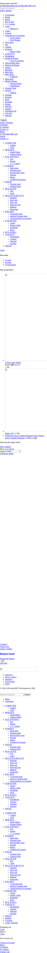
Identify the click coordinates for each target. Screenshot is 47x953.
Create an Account (7, 943)
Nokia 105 (9, 433)
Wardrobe (14, 228)
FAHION (14, 77)
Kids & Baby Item (12, 63)
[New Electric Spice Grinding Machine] (19, 436)
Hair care (13, 202)
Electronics (9, 42)
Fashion (8, 47)
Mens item (9, 79)
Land (12, 193)
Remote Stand (7, 653)
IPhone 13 (14, 29)
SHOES (8, 106)
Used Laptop (15, 38)
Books (7, 17)
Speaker (8, 109)
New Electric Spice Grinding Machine (24, 437)
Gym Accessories (17, 61)
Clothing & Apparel (18, 179)
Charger (8, 33)
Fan (6, 45)
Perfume (8, 95)
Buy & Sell (9, 22)
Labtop (8, 67)
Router (7, 104)
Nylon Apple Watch (13, 362)
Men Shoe (9, 72)
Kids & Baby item (17, 173)
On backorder (10, 265)
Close (2, 250)
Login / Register (11, 923)
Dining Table (15, 51)
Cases (7, 26)
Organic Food (10, 88)
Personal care (15, 205)
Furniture (8, 49)
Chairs (7, 31)
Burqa (7, 19)
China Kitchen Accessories (20, 218)
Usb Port (8, 113)
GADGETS (10, 54)
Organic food (15, 184)
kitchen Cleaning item (18, 216)
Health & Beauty (11, 58)
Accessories (9, 15)
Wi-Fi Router (15, 40)
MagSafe (8, 70)
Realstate (8, 102)
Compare (8, 920)
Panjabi (8, 90)
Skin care (13, 200)
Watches (8, 116)
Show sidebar (5, 447)
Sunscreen (14, 209)
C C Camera (10, 24)
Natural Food (15, 186)
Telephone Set (10, 111)
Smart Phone (15, 152)
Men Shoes (9, 74)
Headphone (9, 56)
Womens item (15, 170)
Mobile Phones (11, 81)
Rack (7, 100)
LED (12, 147)
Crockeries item (16, 214)
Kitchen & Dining (12, 65)
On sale (8, 260)
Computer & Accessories (15, 35)
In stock (8, 262)
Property (8, 97)
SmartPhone (15, 86)
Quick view (4, 647)
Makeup (13, 207)
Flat (11, 191)
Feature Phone (15, 83)
